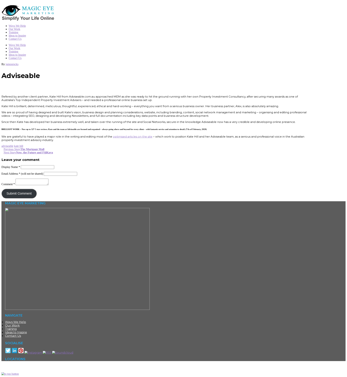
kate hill (18, 146)
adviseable (7, 146)
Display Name (10, 167)
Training (13, 51)
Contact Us (15, 58)
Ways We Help (17, 45)
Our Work (14, 48)
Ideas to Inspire (17, 54)
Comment (8, 184)
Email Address (10, 173)
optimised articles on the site (132, 136)
